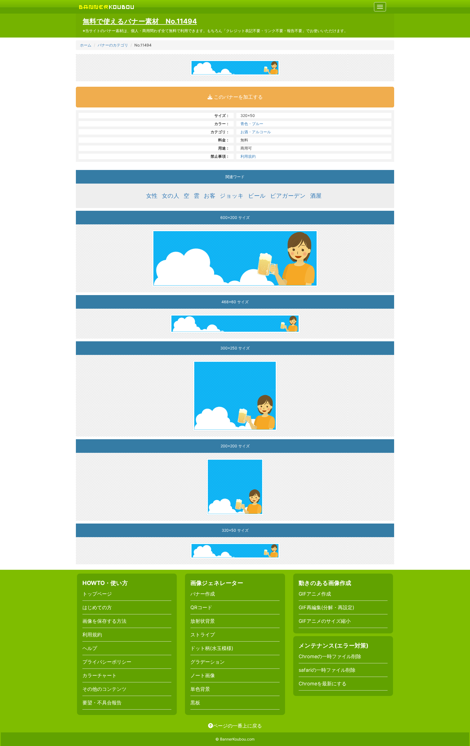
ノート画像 (202, 675)
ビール (257, 195)
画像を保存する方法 (104, 621)
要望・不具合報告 (102, 702)
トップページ (97, 594)
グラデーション (207, 662)
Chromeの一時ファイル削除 (330, 656)
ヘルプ (89, 648)
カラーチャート (99, 675)
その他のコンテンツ (104, 689)
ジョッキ (232, 195)
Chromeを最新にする (323, 683)
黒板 (195, 702)
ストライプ (202, 634)
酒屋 (315, 195)
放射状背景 (202, 621)
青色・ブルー (251, 123)
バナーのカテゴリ (113, 45)
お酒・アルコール (255, 131)
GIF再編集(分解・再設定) (326, 607)
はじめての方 (97, 607)
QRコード (201, 607)
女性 (151, 195)
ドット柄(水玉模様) (211, 648)
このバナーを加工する (237, 97)
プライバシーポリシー (106, 662)
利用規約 (248, 156)
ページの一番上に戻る (237, 726)
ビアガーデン (288, 195)
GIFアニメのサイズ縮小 (325, 621)
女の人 (170, 195)
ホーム (85, 45)
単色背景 (200, 689)
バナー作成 (202, 594)
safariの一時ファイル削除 (327, 670)
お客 (209, 195)
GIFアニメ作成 (315, 594)
